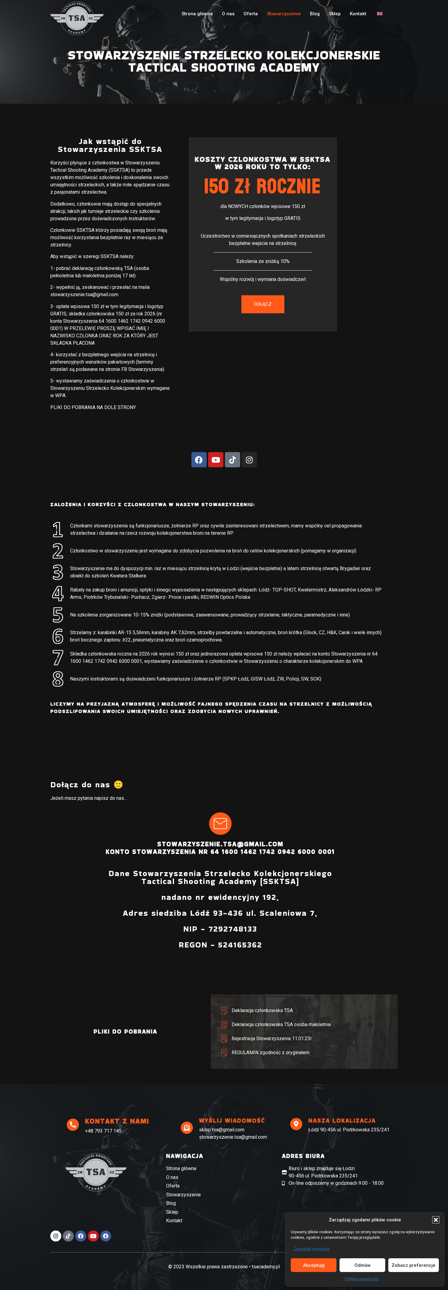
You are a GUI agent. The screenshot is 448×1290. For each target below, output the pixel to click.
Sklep (335, 13)
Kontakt (358, 13)
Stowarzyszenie (284, 13)
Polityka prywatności (362, 1279)
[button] (436, 1220)
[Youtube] (215, 459)
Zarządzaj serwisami (312, 1249)
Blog (315, 13)
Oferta (251, 13)
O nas (228, 13)
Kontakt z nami (117, 1121)
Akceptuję (314, 1265)
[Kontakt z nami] (73, 1125)
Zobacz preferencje (414, 1265)
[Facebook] (199, 459)
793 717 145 (108, 1131)
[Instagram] (249, 459)
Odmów (362, 1265)
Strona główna (197, 13)
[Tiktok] (232, 459)
